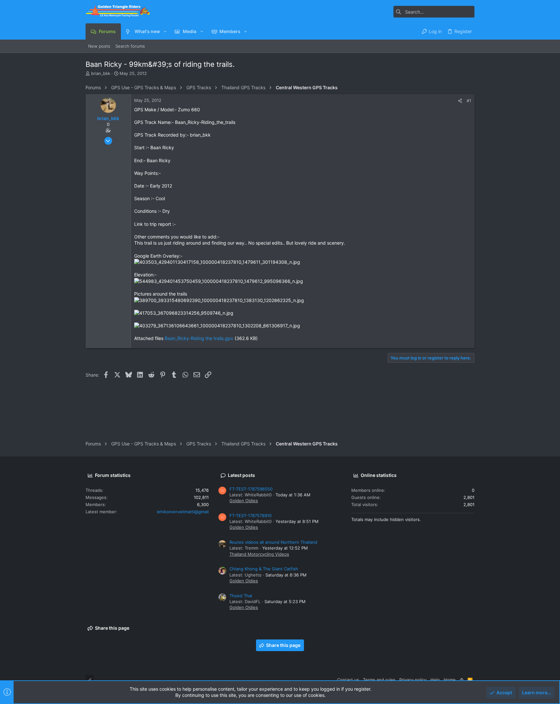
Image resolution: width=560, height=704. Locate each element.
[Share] (460, 101)
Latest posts (241, 475)
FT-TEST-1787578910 (250, 515)
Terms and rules (379, 679)
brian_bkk (100, 73)
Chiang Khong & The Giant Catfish (263, 568)
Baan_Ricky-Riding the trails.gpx (199, 338)
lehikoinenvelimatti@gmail (183, 511)
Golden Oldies (243, 500)
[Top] (462, 680)
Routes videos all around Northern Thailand (273, 542)
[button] (165, 31)
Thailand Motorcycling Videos (259, 554)
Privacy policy (412, 679)
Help (435, 679)
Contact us (348, 679)
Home (450, 679)
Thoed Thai (240, 595)
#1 (469, 100)
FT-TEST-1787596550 (251, 489)
